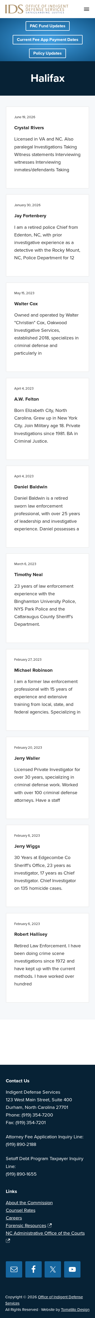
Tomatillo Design (75, 1309)
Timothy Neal (28, 574)
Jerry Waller (27, 758)
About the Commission (29, 1203)
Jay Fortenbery (30, 216)
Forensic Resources (26, 1225)
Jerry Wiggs (27, 846)
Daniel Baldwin (30, 487)
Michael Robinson (33, 670)
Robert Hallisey (30, 934)
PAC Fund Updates (47, 26)
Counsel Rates (20, 1210)
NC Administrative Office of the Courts (45, 1233)
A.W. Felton (26, 399)
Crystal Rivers (29, 128)
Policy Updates (47, 53)
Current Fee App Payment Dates (47, 39)
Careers (14, 1218)
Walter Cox (26, 304)
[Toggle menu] (86, 9)
